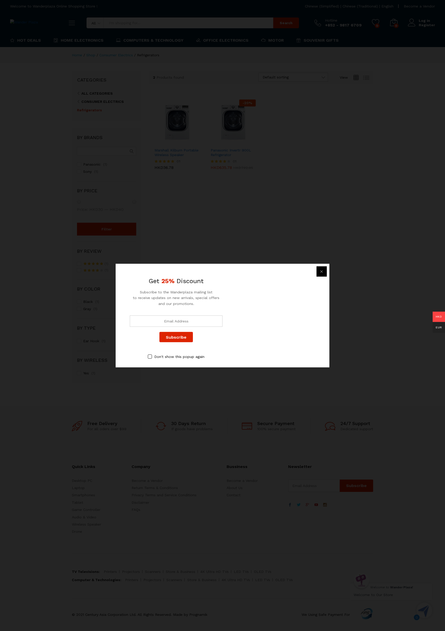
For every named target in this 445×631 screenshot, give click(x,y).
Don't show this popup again (179, 357)
